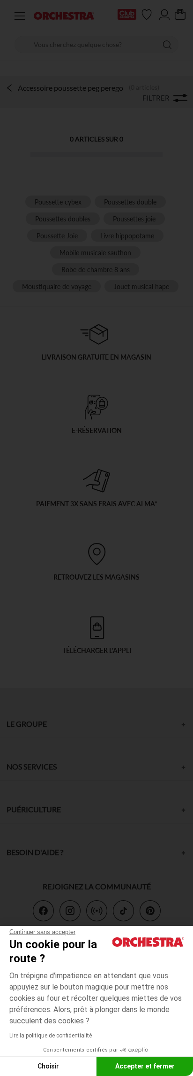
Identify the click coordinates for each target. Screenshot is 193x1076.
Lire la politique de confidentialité (50, 1035)
